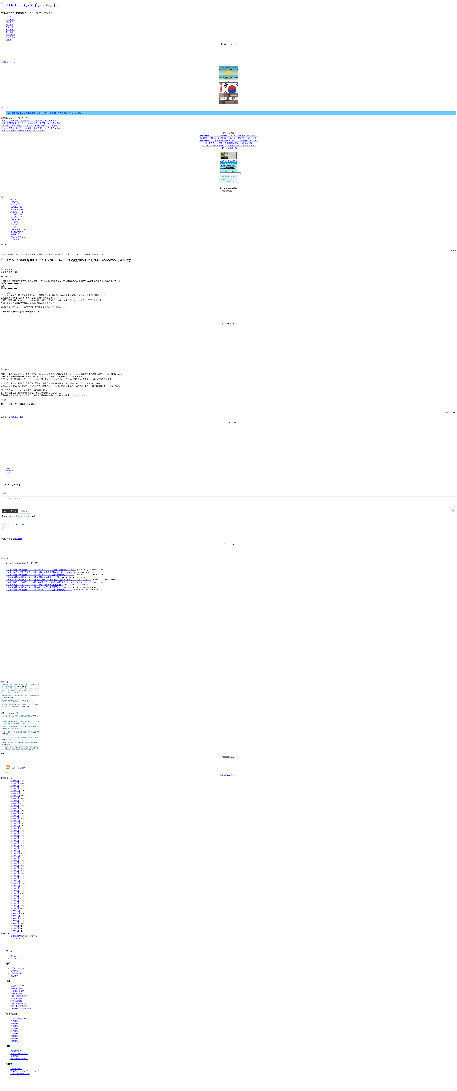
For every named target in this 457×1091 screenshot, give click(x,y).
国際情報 (14, 1041)
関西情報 (14, 1031)
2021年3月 (14, 903)
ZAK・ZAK (15, 219)
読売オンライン (17, 212)
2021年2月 (14, 906)
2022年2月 (14, 876)
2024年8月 (14, 801)
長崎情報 (14, 1039)
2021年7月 (14, 893)
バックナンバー (227, 179)
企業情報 (14, 971)
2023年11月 (15, 823)
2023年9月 (14, 828)
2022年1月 (14, 878)
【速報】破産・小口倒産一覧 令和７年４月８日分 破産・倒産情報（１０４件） (41, 582)
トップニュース (17, 958)
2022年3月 (14, 873)
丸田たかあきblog (17, 237)
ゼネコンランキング (19, 1054)
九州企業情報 (16, 973)
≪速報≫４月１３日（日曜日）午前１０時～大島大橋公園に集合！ (34, 585)
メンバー (14, 227)
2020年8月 (14, 921)
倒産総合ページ (17, 986)
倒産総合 (9, 22)
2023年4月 (14, 841)
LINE (8, 473)
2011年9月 (14, 928)
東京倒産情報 (16, 999)
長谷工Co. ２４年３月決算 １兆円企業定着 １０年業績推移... (229, 146)
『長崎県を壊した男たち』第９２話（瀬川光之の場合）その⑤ (32, 577)
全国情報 (14, 1024)
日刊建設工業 (16, 214)
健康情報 (14, 1056)
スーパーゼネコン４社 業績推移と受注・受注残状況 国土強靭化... (228, 136)
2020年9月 (14, 918)
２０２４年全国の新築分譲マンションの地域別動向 (23, 131)
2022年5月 (14, 868)
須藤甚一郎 (15, 234)
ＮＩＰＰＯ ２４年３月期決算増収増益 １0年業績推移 (228, 143)
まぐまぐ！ (234, 181)
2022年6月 (14, 866)
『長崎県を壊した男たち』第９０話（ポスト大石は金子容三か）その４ (36, 587)
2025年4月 (14, 781)
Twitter (9, 468)
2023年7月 (14, 833)
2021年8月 (14, 891)
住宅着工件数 (16, 1051)
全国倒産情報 (16, 989)
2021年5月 (14, 898)
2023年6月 (14, 836)
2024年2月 (14, 816)
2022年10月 (15, 856)
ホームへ (14, 956)
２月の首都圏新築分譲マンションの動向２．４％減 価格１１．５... (30, 123)
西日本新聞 (15, 204)
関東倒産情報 (16, 1001)
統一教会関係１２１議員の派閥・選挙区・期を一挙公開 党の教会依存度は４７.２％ (45, 113)
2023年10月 (15, 826)
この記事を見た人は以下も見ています (22, 563)
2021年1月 (14, 908)
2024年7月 (14, 803)
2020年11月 (15, 913)
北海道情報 (10, 35)
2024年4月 (14, 811)
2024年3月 (14, 813)
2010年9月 (14, 931)
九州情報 (14, 1026)
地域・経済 (10, 30)
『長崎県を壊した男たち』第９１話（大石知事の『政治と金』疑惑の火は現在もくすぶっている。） (48, 580)
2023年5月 (14, 838)
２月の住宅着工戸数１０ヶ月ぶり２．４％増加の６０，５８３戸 (28, 121)
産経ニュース (16, 207)
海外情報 (9, 32)
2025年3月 (14, 783)
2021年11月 (15, 883)
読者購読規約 (225, 176)
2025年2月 (14, 786)
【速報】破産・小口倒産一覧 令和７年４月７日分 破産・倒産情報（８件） (39, 590)
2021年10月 (15, 886)
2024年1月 (14, 818)
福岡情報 (14, 1036)
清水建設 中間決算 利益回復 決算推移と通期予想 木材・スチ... (228, 138)
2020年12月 (15, 911)
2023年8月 (14, 831)
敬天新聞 (14, 222)
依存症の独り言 (17, 232)
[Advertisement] (228, 50)
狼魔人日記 (15, 224)
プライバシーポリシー (20, 938)
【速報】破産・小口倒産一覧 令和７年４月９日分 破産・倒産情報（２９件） (40, 575)
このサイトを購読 (17, 768)
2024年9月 (14, 798)
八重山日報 (15, 239)
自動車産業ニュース (19, 1059)
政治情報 (14, 1021)
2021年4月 (14, 901)
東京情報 (14, 1029)
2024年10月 (15, 796)
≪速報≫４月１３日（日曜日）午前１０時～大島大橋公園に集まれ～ (35, 572)
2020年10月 (15, 916)
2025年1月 (14, 788)
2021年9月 (14, 888)
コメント (452, 250)
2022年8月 (14, 861)
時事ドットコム (17, 209)
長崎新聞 (14, 202)
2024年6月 (14, 806)
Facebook (10, 470)
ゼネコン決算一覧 (229, 148)
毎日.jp (13, 199)
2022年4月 (14, 871)
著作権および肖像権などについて (24, 1071)
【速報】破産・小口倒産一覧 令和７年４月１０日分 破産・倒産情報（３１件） (41, 570)
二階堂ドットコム (18, 229)
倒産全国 (9, 25)
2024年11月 (15, 793)
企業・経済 (10, 27)
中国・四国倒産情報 (19, 1006)
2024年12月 (15, 791)
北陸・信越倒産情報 (19, 996)
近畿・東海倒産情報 (19, 1004)
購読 (226, 171)
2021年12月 (15, 881)
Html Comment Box (21, 516)
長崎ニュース (15, 254)
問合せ (8, 40)
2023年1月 (14, 848)
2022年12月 (15, 851)
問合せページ (16, 1069)
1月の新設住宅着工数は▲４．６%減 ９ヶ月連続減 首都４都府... (29, 126)
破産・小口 (10, 20)
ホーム (8, 17)
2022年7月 (14, 863)
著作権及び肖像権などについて (23, 936)
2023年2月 (14, 846)
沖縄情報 (14, 1034)
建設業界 (14, 976)
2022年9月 (14, 858)
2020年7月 (14, 923)
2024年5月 (14, 808)
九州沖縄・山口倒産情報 (20, 1009)
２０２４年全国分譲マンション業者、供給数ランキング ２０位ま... (30, 128)
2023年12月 (15, 821)
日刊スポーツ (16, 217)
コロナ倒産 (10, 37)
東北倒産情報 (16, 994)
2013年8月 (14, 926)
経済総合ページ (17, 968)
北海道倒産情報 (17, 991)
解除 (233, 171)
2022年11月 (15, 853)
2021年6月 (14, 896)
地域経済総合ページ (19, 1019)
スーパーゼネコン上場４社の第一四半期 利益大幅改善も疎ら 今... (228, 141)
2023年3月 (14, 843)
